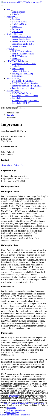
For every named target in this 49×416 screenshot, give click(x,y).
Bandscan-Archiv (19, 22)
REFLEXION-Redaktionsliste (25, 83)
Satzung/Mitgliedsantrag (22, 73)
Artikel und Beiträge (21, 24)
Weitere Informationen (9, 415)
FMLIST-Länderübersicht (23, 54)
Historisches (17, 76)
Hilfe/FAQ (16, 14)
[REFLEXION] (20, 79)
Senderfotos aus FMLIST (23, 44)
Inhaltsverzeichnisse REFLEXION (27, 86)
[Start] (11, 10)
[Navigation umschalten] (2, 5)
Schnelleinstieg (18, 12)
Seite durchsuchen (9, 108)
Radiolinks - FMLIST (21, 103)
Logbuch (16, 29)
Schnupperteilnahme (21, 71)
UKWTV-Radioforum (21, 93)
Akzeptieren (5, 412)
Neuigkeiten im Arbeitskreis (24, 63)
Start (8, 9)
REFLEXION (13, 78)
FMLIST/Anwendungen (22, 51)
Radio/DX (11, 17)
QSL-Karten (17, 31)
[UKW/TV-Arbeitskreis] (27, 61)
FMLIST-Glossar (19, 56)
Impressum (25, 415)
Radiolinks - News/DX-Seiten (25, 95)
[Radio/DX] (17, 17)
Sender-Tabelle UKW (21, 36)
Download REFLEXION (23, 81)
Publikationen (18, 68)
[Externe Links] (20, 91)
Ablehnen (15, 412)
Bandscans (16, 19)
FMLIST (10, 49)
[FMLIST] (15, 49)
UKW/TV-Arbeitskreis (16, 61)
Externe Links (13, 90)
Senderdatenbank (19, 46)
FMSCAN (16, 58)
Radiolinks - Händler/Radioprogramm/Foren (25, 99)
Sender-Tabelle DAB (21, 39)
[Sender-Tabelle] (20, 34)
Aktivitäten (17, 66)
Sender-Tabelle (13, 34)
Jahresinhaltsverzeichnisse (23, 88)
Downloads (17, 26)
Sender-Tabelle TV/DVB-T (24, 41)
